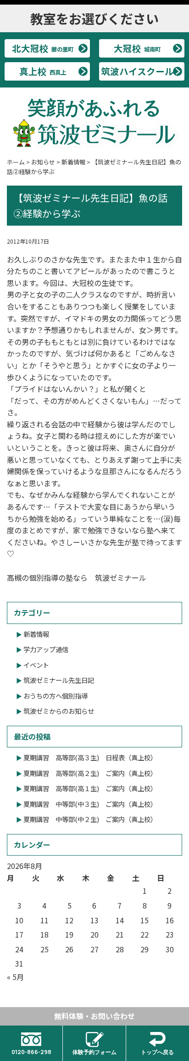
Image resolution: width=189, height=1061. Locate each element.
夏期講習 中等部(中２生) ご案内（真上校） (90, 819)
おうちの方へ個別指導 (55, 695)
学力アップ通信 (45, 649)
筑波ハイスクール (137, 71)
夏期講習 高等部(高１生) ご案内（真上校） (90, 788)
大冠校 (137, 48)
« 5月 (15, 976)
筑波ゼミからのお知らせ (58, 711)
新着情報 (36, 634)
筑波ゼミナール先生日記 (58, 680)
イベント (36, 665)
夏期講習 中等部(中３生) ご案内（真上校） (90, 804)
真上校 (42, 71)
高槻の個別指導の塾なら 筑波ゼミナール (76, 577)
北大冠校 (42, 48)
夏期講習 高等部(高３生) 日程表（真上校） (90, 757)
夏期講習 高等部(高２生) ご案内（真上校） (90, 773)
